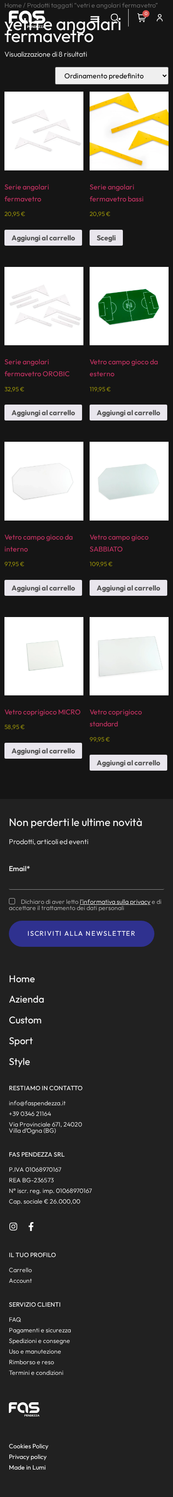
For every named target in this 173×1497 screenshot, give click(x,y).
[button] (94, 19)
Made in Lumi (27, 1467)
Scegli (106, 237)
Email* (19, 868)
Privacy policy (28, 1457)
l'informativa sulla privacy (115, 902)
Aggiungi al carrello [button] (43, 237)
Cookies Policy (28, 1446)
